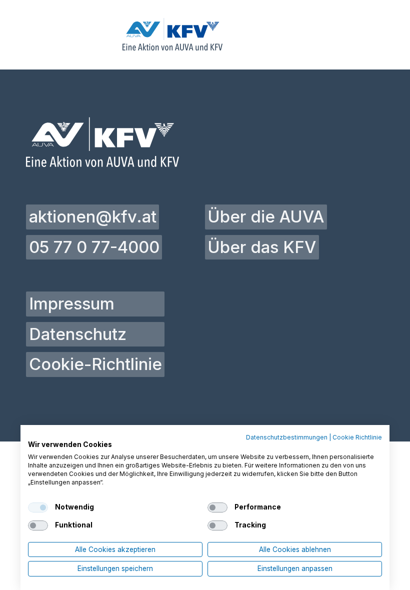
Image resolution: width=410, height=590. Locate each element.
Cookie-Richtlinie (95, 364)
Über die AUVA (266, 216)
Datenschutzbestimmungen (287, 437)
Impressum (71, 304)
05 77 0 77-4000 (94, 247)
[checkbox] (38, 507)
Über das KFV (262, 247)
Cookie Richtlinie (357, 437)
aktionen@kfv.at (92, 216)
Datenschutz (77, 334)
